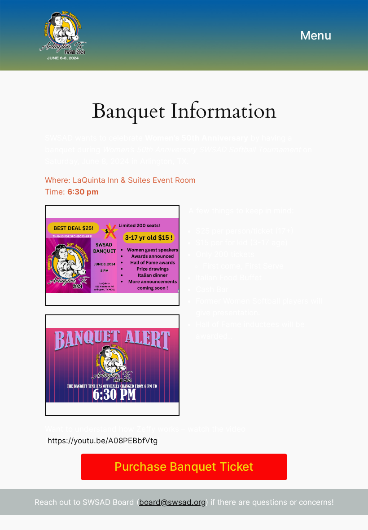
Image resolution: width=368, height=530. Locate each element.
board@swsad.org (172, 502)
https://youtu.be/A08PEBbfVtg (103, 440)
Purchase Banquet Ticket (184, 466)
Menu (315, 35)
